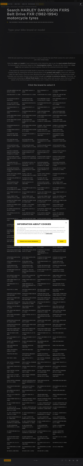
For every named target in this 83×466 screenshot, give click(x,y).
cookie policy (49, 233)
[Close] (66, 223)
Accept (61, 241)
